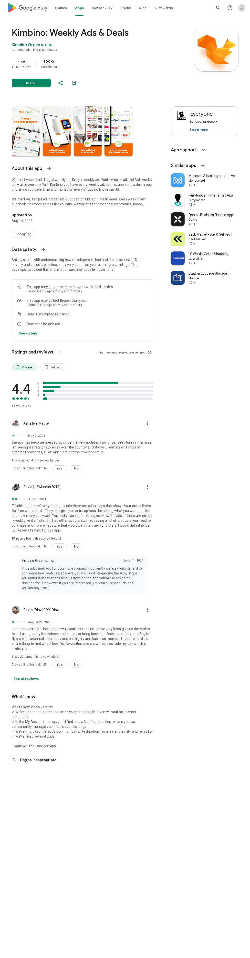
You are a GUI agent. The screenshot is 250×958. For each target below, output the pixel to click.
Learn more (199, 129)
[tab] (61, 8)
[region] (89, 64)
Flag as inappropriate (34, 760)
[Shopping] (23, 234)
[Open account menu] (242, 8)
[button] (26, 131)
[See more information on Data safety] (43, 249)
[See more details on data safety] (28, 333)
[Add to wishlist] (74, 83)
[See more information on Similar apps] (203, 165)
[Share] (60, 83)
